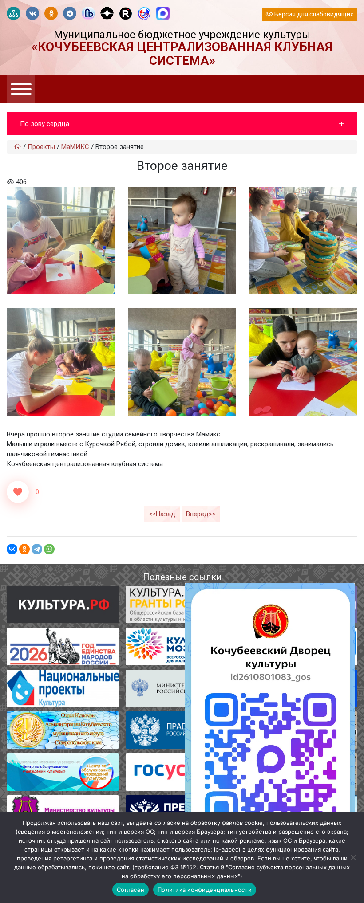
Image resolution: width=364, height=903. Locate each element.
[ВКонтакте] (12, 549)
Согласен (130, 889)
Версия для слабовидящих (313, 14)
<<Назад (162, 514)
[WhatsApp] (49, 549)
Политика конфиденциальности (205, 889)
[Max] (163, 14)
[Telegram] (37, 549)
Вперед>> (201, 514)
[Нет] (352, 857)
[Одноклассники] (24, 549)
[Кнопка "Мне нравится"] (18, 492)
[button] (182, 124)
